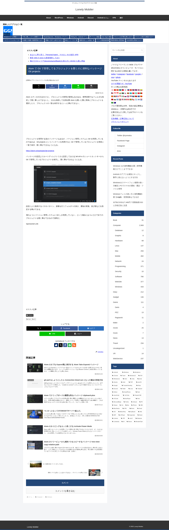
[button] (91, 86)
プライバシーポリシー (120, 122)
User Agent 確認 (107, 37)
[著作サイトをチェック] (56, 345)
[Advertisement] (65, 121)
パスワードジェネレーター (12, 40)
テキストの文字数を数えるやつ (123, 37)
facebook (130, 74)
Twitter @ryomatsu (124, 135)
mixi (112, 77)
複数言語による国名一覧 (86, 40)
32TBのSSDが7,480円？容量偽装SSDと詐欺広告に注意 (128, 203)
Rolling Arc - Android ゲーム (79, 37)
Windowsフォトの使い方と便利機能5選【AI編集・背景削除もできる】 (127, 195)
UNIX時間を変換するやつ (134, 40)
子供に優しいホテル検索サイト (31, 37)
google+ (138, 74)
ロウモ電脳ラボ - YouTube (121, 84)
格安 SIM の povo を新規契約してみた (45, 58)
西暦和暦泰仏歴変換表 (118, 40)
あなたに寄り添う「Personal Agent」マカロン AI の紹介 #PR (54, 55)
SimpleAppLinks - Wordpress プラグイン (56, 37)
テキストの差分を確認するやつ (144, 37)
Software (30, 315)
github (118, 77)
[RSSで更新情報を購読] (74, 345)
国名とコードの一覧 (71, 40)
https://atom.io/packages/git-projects (40, 151)
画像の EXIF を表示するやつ (54, 40)
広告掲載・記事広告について (122, 119)
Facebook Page (123, 141)
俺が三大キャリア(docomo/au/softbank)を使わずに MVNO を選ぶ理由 (57, 61)
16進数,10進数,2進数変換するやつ (32, 40)
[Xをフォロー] (61, 345)
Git (34, 319)
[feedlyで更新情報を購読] (70, 345)
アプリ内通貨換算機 (103, 40)
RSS (119, 151)
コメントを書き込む (65, 491)
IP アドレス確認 (95, 37)
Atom (29, 319)
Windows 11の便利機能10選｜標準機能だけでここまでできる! (127, 167)
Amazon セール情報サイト (12, 37)
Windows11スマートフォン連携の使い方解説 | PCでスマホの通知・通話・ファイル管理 (128, 186)
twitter (113, 74)
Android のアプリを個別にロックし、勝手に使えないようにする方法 (127, 175)
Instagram (121, 74)
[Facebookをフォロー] (65, 345)
